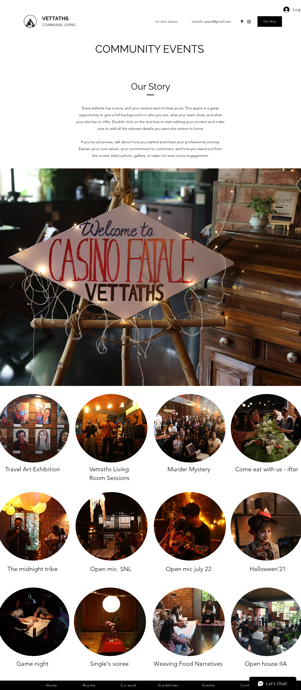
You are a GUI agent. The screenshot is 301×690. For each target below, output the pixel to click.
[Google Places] (242, 21)
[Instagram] (249, 21)
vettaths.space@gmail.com (211, 21)
